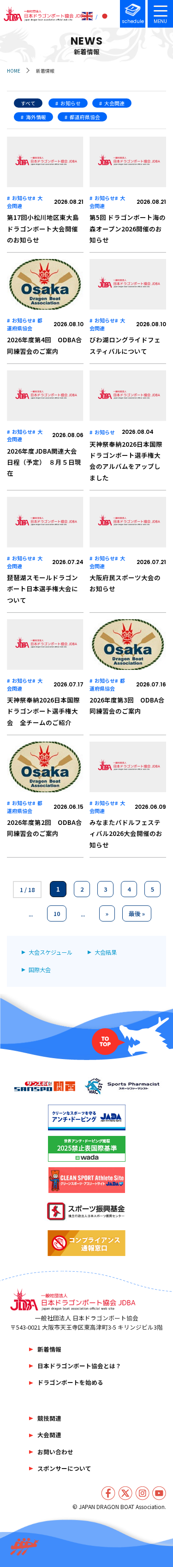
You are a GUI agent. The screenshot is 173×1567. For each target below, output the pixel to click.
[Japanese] (105, 16)
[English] (88, 16)
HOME (13, 70)
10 (57, 913)
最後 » (137, 913)
